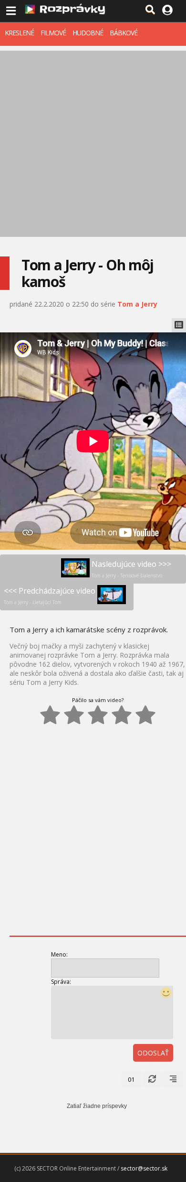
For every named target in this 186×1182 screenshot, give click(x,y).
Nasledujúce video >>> (131, 569)
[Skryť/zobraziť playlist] (179, 325)
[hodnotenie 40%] (74, 714)
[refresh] (152, 1079)
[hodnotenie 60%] (98, 714)
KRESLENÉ (19, 32)
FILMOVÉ (53, 32)
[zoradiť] (173, 1079)
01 (131, 1079)
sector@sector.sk (144, 1168)
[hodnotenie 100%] (145, 714)
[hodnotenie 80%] (122, 714)
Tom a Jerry (137, 304)
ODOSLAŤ (153, 1052)
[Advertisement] (93, 144)
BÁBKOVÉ (123, 32)
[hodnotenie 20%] (50, 714)
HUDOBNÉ (87, 32)
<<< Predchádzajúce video (49, 596)
